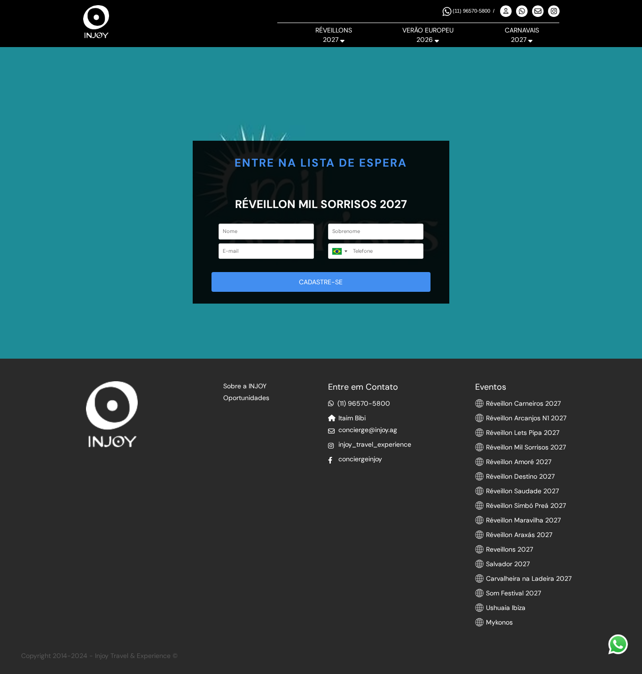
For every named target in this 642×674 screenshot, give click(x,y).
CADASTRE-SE (321, 282)
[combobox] (339, 251)
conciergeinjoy (360, 459)
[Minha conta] (506, 11)
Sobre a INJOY (244, 386)
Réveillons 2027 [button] (333, 35)
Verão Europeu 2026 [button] (428, 35)
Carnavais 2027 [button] (522, 35)
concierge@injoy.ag (367, 429)
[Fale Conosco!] (618, 644)
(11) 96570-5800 (471, 11)
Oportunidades (246, 397)
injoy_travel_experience (374, 444)
